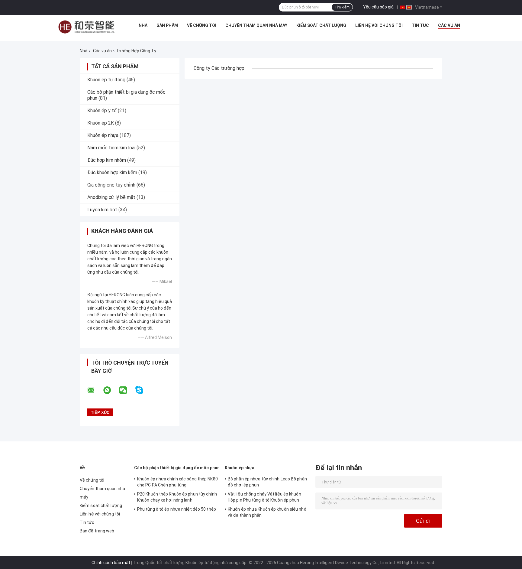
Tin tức (420, 25)
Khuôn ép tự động (106, 80)
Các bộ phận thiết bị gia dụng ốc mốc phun (177, 467)
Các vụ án (449, 25)
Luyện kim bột (102, 210)
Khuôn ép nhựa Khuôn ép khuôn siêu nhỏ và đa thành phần (267, 512)
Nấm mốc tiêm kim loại (111, 148)
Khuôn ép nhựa (102, 135)
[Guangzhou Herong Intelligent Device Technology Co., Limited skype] (143, 390)
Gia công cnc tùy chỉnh (111, 185)
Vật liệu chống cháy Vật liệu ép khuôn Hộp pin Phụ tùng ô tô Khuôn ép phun (264, 497)
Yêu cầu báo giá (378, 7)
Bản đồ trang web (97, 530)
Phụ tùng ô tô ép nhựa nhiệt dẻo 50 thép (176, 509)
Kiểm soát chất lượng (321, 25)
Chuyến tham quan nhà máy (256, 25)
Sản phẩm (167, 25)
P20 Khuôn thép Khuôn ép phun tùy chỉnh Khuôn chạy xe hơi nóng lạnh (177, 497)
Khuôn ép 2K (100, 123)
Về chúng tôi (201, 25)
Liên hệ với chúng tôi (379, 25)
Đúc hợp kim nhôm (106, 160)
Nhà (143, 25)
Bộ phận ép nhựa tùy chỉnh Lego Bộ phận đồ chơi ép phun (267, 481)
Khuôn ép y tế (102, 110)
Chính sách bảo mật (111, 562)
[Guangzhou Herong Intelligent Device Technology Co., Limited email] (94, 390)
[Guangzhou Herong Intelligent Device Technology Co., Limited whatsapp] (110, 390)
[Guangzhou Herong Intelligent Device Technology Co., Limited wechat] (126, 390)
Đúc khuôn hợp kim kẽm (112, 172)
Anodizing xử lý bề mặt (111, 197)
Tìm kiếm (342, 7)
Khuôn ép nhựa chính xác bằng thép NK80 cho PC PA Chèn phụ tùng (177, 481)
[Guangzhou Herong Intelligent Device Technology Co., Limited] (86, 27)
